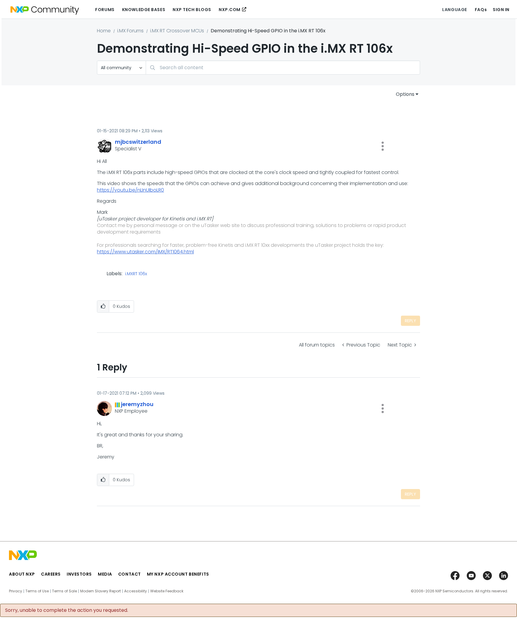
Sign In (501, 10)
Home (104, 30)
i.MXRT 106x (136, 274)
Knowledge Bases (143, 10)
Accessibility (135, 591)
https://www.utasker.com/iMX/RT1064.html (145, 251)
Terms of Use (37, 591)
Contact (129, 574)
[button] (382, 146)
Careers (51, 574)
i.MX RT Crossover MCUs (177, 30)
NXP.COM (230, 10)
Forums (104, 10)
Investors (79, 574)
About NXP (22, 574)
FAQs (481, 10)
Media (105, 574)
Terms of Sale (64, 591)
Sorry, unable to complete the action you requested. (66, 610)
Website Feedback (166, 591)
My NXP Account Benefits (178, 574)
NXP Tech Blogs (192, 10)
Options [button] (405, 94)
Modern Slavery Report (100, 591)
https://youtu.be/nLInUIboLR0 (130, 190)
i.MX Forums (130, 30)
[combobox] (283, 67)
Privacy (15, 591)
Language (454, 10)
